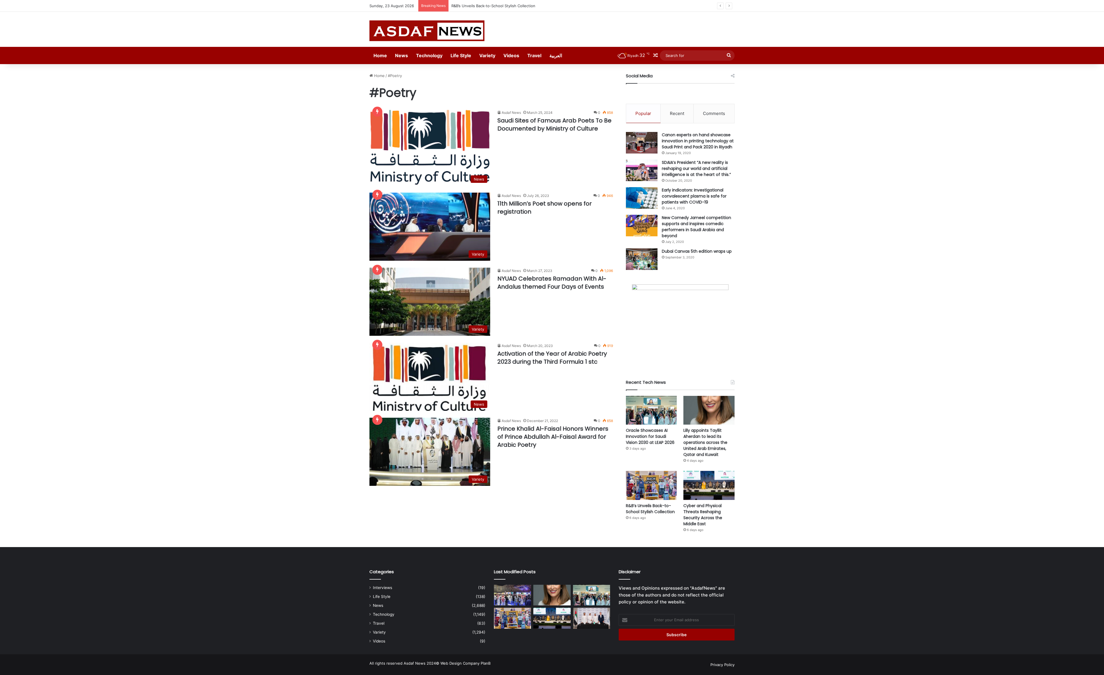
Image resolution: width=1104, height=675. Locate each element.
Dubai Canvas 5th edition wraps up (697, 251)
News (401, 55)
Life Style (461, 55)
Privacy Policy (722, 664)
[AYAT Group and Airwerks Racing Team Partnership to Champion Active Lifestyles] (591, 618)
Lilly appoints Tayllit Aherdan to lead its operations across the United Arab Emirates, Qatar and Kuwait (705, 442)
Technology (429, 55)
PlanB (485, 663)
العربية (555, 55)
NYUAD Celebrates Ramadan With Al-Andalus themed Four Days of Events (551, 283)
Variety (487, 55)
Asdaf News (511, 112)
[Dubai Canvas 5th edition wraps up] (642, 259)
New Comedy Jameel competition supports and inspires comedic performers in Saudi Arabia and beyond (696, 227)
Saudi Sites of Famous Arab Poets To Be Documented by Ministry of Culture (554, 124)
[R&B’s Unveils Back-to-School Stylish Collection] (651, 485)
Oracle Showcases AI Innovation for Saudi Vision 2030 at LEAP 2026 (650, 436)
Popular (643, 113)
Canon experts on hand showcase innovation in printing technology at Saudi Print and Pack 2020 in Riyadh (698, 141)
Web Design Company (460, 663)
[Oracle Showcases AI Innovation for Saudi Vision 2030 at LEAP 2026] (651, 410)
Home (380, 55)
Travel (534, 55)
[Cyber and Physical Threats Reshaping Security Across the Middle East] (709, 485)
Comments (714, 113)
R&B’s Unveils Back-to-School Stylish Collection (493, 5)
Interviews (382, 587)
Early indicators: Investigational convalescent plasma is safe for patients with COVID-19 (694, 196)
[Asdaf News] (426, 30)
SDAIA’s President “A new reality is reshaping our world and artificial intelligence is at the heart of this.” (696, 168)
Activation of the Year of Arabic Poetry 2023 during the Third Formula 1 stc (552, 358)
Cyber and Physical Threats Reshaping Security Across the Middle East (702, 515)
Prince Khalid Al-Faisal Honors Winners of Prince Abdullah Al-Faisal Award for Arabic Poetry (552, 437)
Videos (511, 55)
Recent (677, 113)
